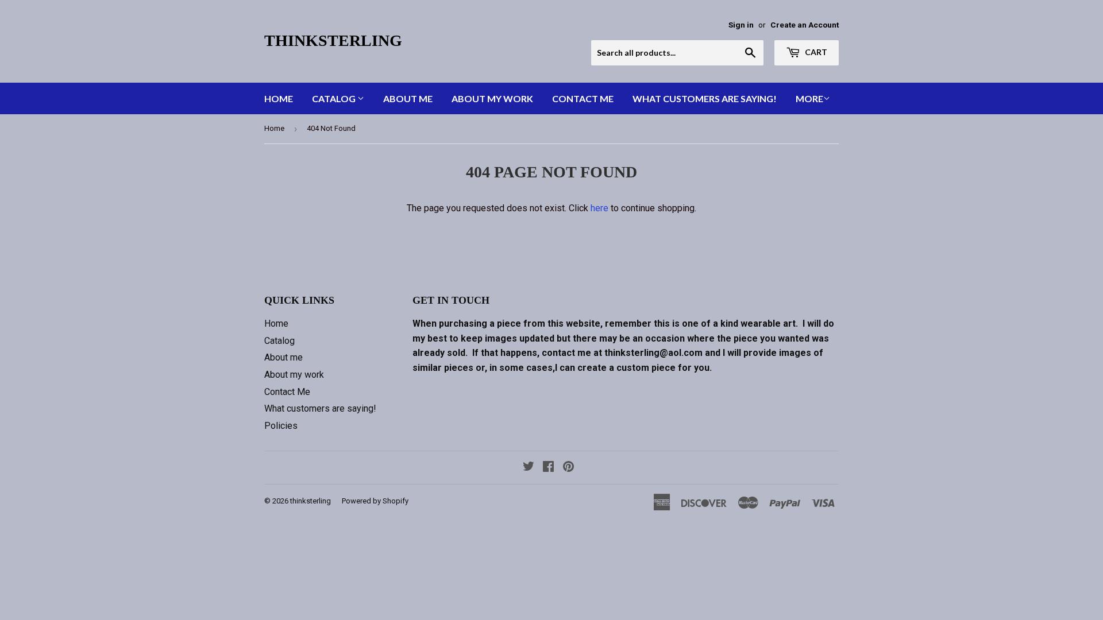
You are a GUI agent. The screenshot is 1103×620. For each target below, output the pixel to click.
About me (408, 98)
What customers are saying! (705, 98)
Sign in (741, 24)
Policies (281, 425)
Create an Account (804, 24)
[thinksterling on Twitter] (528, 467)
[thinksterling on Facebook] (548, 467)
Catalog (334, 98)
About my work (492, 98)
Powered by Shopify (375, 501)
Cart (815, 52)
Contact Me (583, 98)
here (599, 208)
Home (278, 98)
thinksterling (333, 40)
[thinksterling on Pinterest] (568, 467)
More (809, 98)
